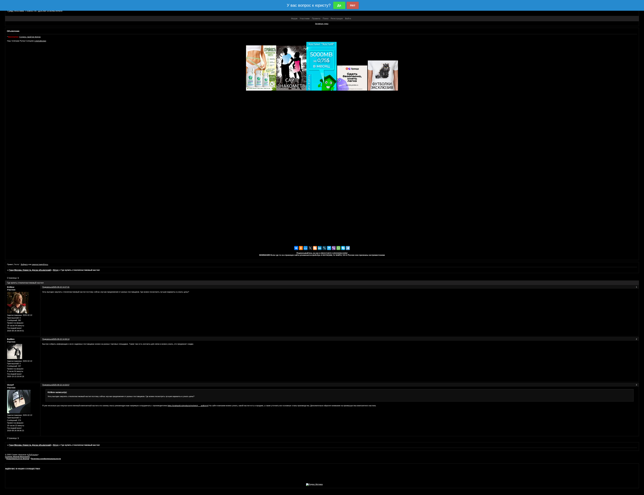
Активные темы (321, 24)
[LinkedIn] (320, 248)
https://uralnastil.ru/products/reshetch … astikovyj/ (188, 406)
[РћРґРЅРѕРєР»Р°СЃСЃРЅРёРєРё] (301, 248)
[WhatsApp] (338, 248)
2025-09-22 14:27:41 (60, 287)
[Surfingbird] (329, 248)
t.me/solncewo (40, 41)
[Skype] (343, 248)
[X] (310, 248)
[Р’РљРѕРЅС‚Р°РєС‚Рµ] (296, 248)
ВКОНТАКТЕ (326, 253)
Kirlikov (10, 287)
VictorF (10, 385)
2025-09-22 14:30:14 (60, 339)
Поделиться (47, 287)
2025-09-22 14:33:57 (60, 385)
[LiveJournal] (324, 248)
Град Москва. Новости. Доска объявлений (30, 270)
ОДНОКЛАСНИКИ (339, 253)
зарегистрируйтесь (40, 264)
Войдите (24, 264)
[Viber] (334, 248)
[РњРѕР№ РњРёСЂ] (306, 248)
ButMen (10, 339)
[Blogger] (315, 248)
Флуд (56, 270)
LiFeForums (33, 455)
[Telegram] (348, 248)
